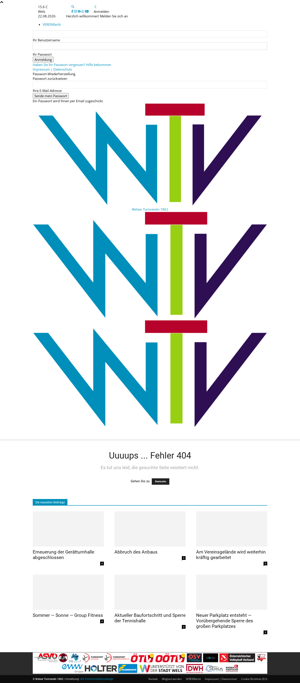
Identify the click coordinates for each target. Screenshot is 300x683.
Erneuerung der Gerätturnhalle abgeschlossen (63, 554)
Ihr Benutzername (46, 40)
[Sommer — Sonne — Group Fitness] (68, 592)
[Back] (95, 7)
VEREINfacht (193, 679)
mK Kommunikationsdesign (97, 679)
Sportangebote (96, 434)
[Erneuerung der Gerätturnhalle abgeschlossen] (68, 528)
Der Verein (157, 434)
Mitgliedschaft (129, 434)
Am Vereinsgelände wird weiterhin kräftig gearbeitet (231, 554)
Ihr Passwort (42, 54)
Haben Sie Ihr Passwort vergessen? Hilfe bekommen (72, 64)
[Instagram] (76, 11)
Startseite (160, 481)
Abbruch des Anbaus (135, 552)
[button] (72, 7)
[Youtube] (87, 11)
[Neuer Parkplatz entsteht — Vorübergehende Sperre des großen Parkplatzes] (231, 592)
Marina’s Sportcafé (205, 434)
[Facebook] (72, 11)
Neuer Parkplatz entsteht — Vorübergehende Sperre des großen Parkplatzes (224, 621)
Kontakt (153, 679)
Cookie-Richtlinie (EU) (254, 679)
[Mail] (79, 11)
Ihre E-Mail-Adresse (47, 90)
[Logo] (150, 317)
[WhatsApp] (83, 11)
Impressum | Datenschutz (52, 69)
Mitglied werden (172, 679)
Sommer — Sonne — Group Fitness (68, 615)
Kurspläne (68, 434)
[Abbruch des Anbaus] (150, 528)
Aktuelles (44, 434)
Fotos (178, 434)
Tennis (234, 434)
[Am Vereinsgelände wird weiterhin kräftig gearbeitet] (231, 528)
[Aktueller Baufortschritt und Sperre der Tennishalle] (150, 592)
